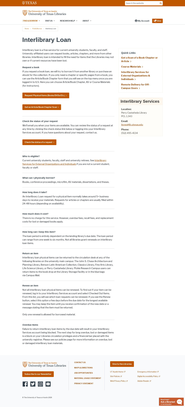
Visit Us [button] (48, 21)
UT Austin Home (116, 372)
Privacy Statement (83, 384)
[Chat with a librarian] (171, 401)
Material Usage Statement (87, 378)
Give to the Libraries (122, 364)
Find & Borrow (37, 29)
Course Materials (131, 66)
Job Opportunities (83, 373)
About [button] (86, 21)
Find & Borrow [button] (30, 21)
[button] (142, 20)
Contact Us (80, 362)
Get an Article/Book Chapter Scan (41, 107)
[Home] (44, 13)
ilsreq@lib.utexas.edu (132, 124)
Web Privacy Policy (118, 381)
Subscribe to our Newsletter (38, 374)
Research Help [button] (67, 21)
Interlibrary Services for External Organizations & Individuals (135, 76)
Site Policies (115, 376)
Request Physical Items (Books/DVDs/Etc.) (45, 95)
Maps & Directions (83, 368)
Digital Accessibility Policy (147, 376)
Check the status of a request (38, 142)
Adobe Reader (143, 381)
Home (27, 29)
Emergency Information (147, 372)
